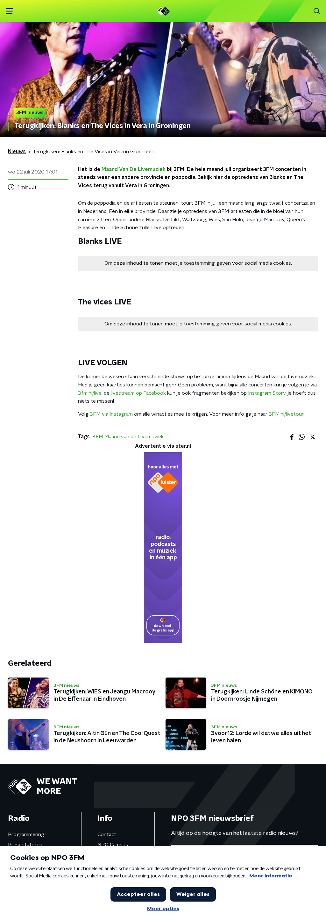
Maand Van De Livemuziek (134, 169)
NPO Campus (112, 844)
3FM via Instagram (111, 414)
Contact (106, 834)
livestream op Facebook (138, 393)
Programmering (26, 834)
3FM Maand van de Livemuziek (128, 436)
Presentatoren (25, 844)
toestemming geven (207, 263)
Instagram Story (267, 393)
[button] (9, 11)
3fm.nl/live (90, 393)
